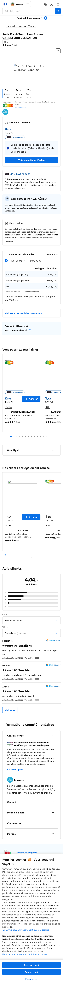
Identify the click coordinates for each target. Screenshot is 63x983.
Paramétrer (31, 979)
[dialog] (31, 918)
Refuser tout (31, 972)
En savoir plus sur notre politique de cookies (26, 929)
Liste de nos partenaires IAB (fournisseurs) (24, 954)
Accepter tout (31, 965)
